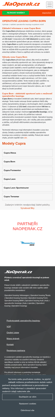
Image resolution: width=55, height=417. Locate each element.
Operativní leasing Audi (34, 301)
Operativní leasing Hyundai (16, 298)
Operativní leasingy (19, 306)
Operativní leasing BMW (14, 301)
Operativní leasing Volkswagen (16, 296)
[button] (51, 243)
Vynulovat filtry (27, 208)
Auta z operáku (29, 303)
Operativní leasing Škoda (40, 296)
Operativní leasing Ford (37, 298)
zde (28, 391)
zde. (25, 138)
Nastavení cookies (27, 403)
